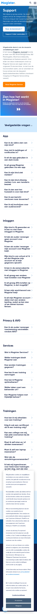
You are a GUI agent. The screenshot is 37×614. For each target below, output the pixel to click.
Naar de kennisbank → (13, 29)
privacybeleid (25, 572)
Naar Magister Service (14, 84)
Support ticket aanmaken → (16, 34)
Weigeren (18, 606)
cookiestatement (13, 574)
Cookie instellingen (18, 595)
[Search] (30, 2)
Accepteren (18, 600)
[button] (35, 3)
